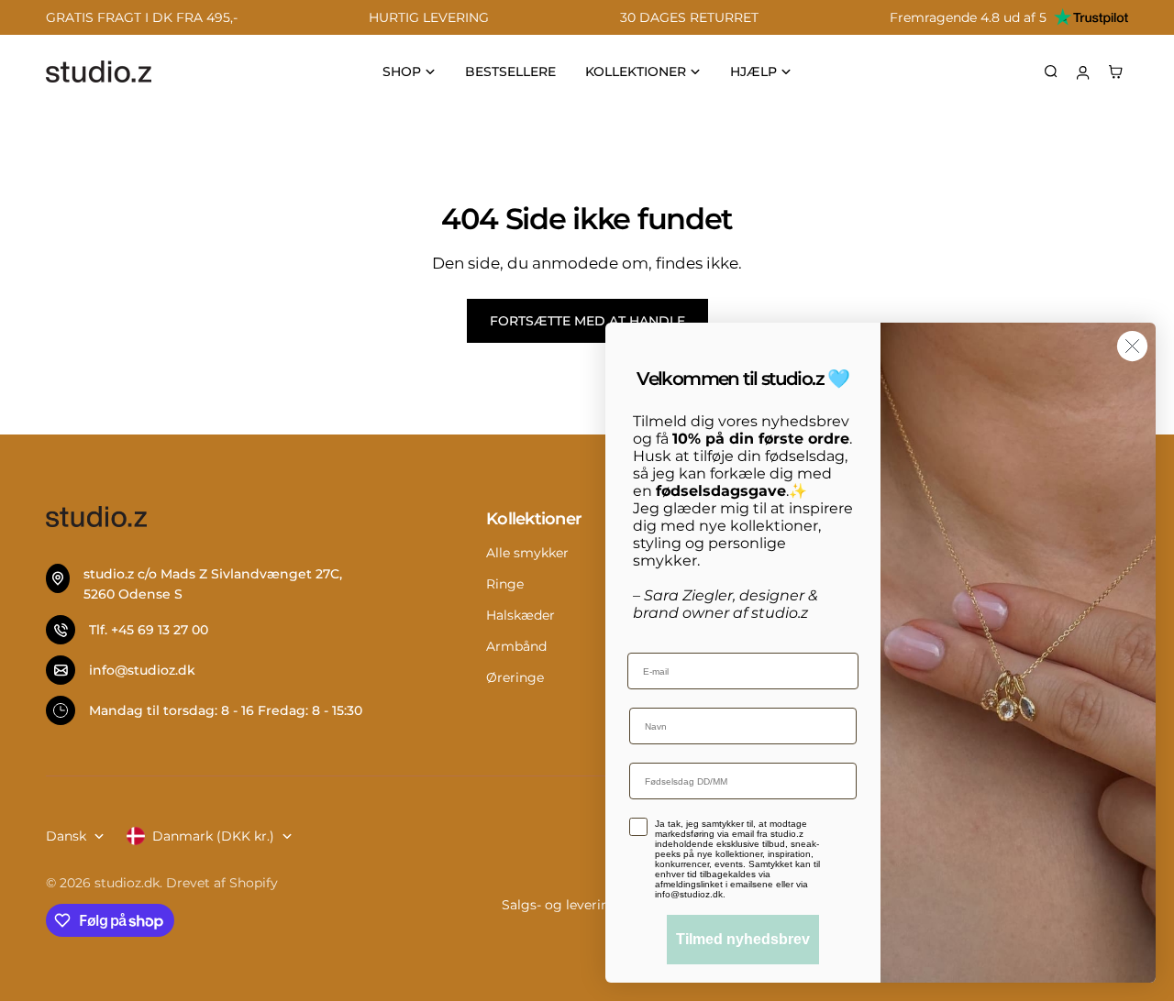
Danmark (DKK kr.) (213, 836)
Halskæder (520, 615)
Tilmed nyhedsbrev (743, 939)
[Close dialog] (1132, 346)
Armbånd (516, 646)
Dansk (66, 836)
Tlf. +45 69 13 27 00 (148, 630)
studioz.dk (127, 882)
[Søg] (1051, 71)
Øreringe (515, 677)
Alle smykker (527, 552)
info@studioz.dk (142, 670)
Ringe (505, 584)
